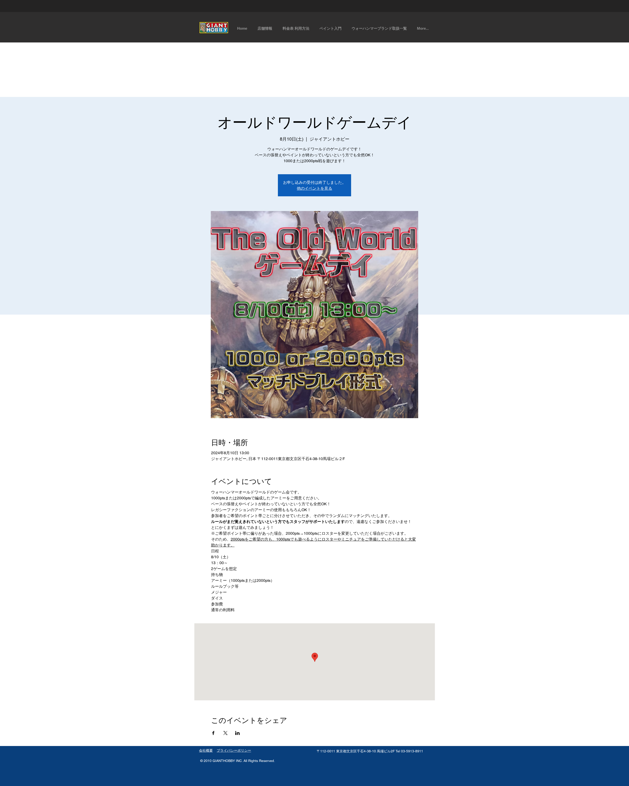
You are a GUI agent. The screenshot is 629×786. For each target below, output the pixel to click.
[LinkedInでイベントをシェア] (237, 733)
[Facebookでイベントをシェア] (213, 733)
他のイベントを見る (314, 188)
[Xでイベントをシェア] (225, 733)
